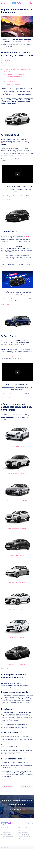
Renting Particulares (6, 828)
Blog (19, 830)
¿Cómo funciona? (22, 828)
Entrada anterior (7, 786)
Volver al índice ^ (5, 200)
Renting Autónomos (6, 830)
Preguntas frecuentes (23, 834)
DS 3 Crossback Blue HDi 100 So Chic (17, 473)
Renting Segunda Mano (7, 836)
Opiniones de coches (23, 832)
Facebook (25, 823)
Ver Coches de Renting (15, 809)
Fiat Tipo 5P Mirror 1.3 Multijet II (17, 582)
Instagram (28, 823)
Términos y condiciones (24, 836)
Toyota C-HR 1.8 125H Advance (17, 664)
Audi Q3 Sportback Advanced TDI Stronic (17, 610)
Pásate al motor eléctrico (13, 84)
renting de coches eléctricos (20, 767)
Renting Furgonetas (6, 834)
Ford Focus (7, 65)
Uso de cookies (21, 841)
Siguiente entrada (26, 786)
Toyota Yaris (7, 63)
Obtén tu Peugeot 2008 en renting (11, 196)
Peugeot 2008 (7, 60)
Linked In (32, 823)
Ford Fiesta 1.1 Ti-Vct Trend (17, 637)
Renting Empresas (6, 832)
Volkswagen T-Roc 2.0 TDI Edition (17, 555)
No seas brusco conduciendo (14, 76)
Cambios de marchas (12, 81)
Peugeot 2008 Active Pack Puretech (17, 528)
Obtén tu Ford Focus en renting (11, 394)
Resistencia (10, 79)
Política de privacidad (23, 838)
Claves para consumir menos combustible (15, 74)
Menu (4, 3)
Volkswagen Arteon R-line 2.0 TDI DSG (17, 501)
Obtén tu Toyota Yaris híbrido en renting (13, 299)
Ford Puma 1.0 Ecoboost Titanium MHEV (17, 446)
